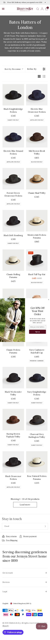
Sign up (37, 331)
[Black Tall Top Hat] (37, 260)
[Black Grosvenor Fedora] (13, 462)
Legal (5, 591)
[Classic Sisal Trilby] (37, 178)
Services (6, 582)
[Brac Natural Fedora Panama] (37, 462)
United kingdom (22, 603)
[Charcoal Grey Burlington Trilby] (37, 420)
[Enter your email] (45, 526)
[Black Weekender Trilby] (13, 377)
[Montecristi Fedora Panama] (37, 220)
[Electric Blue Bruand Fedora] (13, 137)
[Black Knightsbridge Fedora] (13, 95)
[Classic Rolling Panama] (13, 260)
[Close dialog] (48, 299)
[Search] (37, 9)
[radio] (39, 77)
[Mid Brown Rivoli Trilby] (37, 137)
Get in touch (8, 573)
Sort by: (14, 69)
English (5, 603)
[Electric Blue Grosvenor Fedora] (37, 95)
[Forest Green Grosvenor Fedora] (13, 178)
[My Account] (42, 9)
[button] (3, 9)
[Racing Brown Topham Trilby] (13, 419)
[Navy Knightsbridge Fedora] (37, 377)
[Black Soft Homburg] (13, 221)
